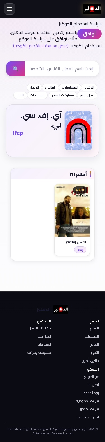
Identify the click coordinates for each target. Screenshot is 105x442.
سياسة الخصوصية (87, 401)
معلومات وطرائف (39, 352)
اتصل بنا (94, 384)
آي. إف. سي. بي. (41, 119)
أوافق (89, 34)
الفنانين (94, 344)
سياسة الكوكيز (89, 409)
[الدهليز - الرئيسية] (92, 9)
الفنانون (50, 87)
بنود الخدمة (91, 393)
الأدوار (34, 87)
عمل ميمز (87, 95)
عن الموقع (91, 376)
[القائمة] (9, 9)
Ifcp (18, 132)
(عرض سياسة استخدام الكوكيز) (41, 45)
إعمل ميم (44, 336)
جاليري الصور (91, 360)
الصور (20, 95)
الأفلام (89, 87)
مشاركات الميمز (63, 95)
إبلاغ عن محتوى (88, 417)
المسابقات (37, 95)
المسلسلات (70, 87)
